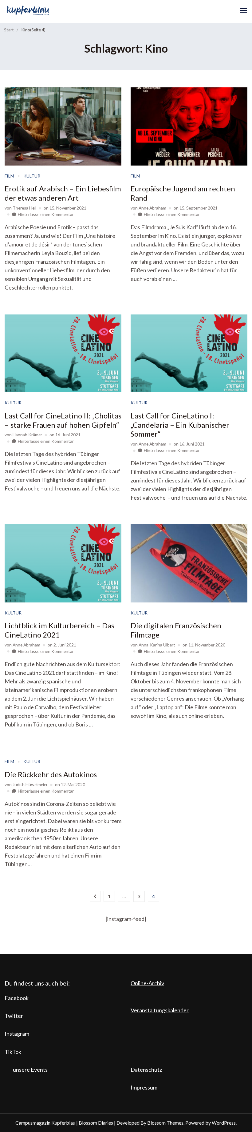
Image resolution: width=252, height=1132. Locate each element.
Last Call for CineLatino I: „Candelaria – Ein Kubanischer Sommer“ (180, 424)
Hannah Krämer (27, 434)
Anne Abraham (152, 207)
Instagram (17, 1033)
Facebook (17, 997)
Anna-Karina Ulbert (157, 644)
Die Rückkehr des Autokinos (51, 774)
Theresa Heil (24, 207)
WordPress (224, 1123)
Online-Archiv (147, 983)
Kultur (31, 175)
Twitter (14, 1015)
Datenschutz (146, 1069)
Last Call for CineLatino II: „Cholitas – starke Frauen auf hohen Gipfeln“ (63, 420)
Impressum (144, 1087)
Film (9, 175)
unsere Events (30, 1069)
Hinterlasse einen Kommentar (46, 214)
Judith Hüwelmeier (30, 784)
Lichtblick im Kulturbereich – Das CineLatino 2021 (59, 630)
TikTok (13, 1051)
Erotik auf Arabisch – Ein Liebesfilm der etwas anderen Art (63, 193)
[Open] (243, 10)
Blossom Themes (165, 1123)
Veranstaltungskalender (160, 1010)
